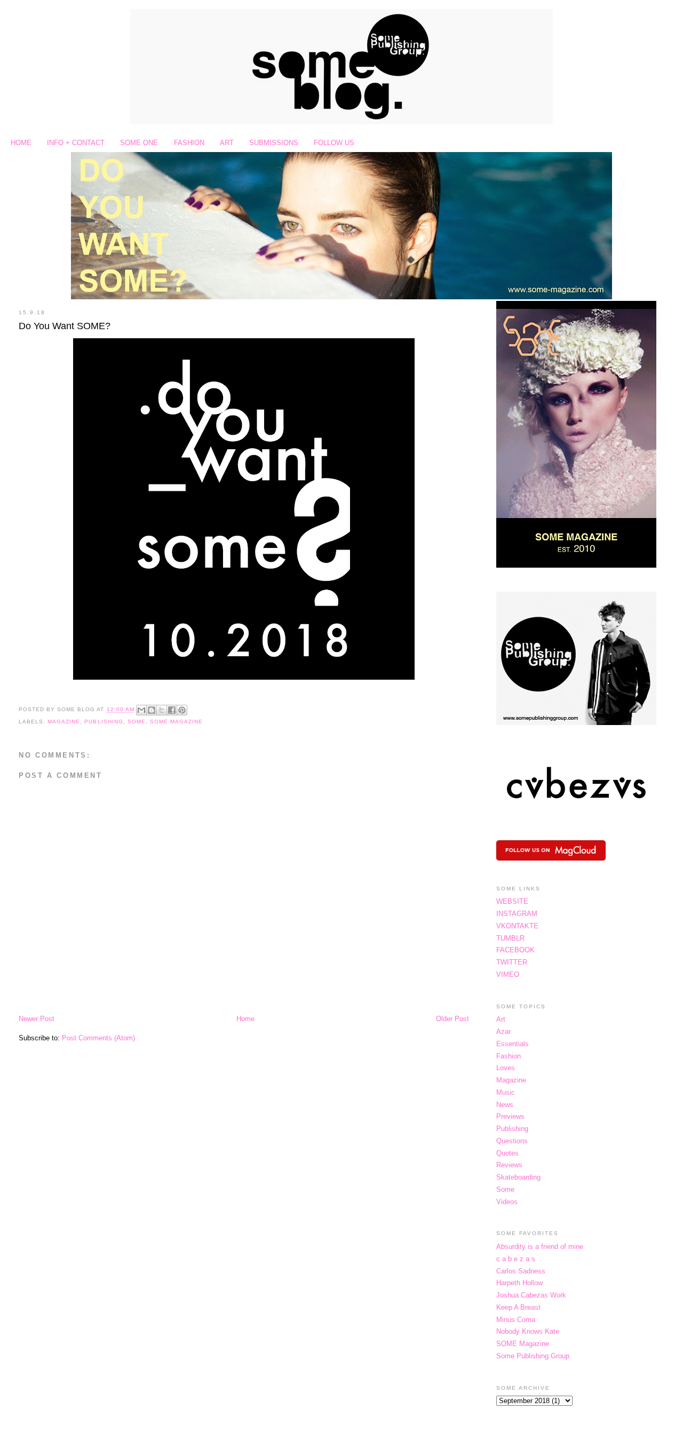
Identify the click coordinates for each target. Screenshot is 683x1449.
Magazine (63, 721)
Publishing (103, 721)
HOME (21, 143)
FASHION (189, 143)
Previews (510, 1116)
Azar (503, 1032)
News (504, 1105)
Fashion (508, 1056)
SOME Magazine (176, 721)
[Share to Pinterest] (182, 710)
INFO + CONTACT (76, 143)
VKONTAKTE (517, 926)
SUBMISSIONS (273, 143)
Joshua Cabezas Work (531, 1295)
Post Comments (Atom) (98, 1038)
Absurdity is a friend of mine (539, 1247)
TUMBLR (510, 938)
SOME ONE (139, 143)
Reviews (509, 1165)
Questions (512, 1141)
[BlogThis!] (151, 710)
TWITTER (511, 962)
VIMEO (507, 974)
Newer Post (36, 1019)
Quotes (507, 1153)
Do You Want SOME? (64, 326)
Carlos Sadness (520, 1271)
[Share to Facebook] (171, 710)
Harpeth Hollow (519, 1283)
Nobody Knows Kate (527, 1331)
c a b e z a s (515, 1259)
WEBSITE (512, 901)
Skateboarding (518, 1177)
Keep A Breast (518, 1307)
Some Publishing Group (532, 1356)
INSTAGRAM (516, 914)
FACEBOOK (515, 950)
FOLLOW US (334, 143)
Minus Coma (515, 1320)
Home (245, 1019)
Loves (505, 1068)
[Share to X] (161, 710)
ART (227, 143)
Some (137, 721)
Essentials (512, 1044)
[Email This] (141, 710)
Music (505, 1092)
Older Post (452, 1019)
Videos (507, 1202)
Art (500, 1019)
